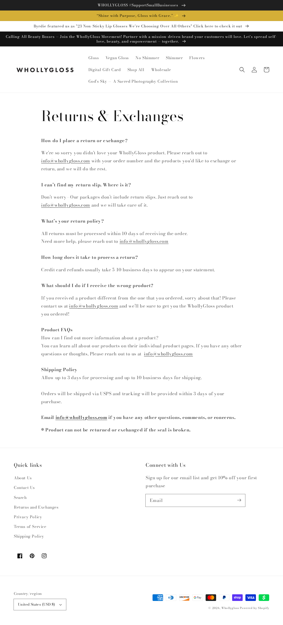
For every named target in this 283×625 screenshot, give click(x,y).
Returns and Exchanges (36, 507)
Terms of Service (30, 527)
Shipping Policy (29, 536)
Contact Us (24, 488)
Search (20, 497)
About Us (23, 478)
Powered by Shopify (254, 608)
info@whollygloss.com (65, 160)
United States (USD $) (36, 604)
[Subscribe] (239, 500)
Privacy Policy (28, 517)
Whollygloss (230, 608)
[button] (242, 70)
